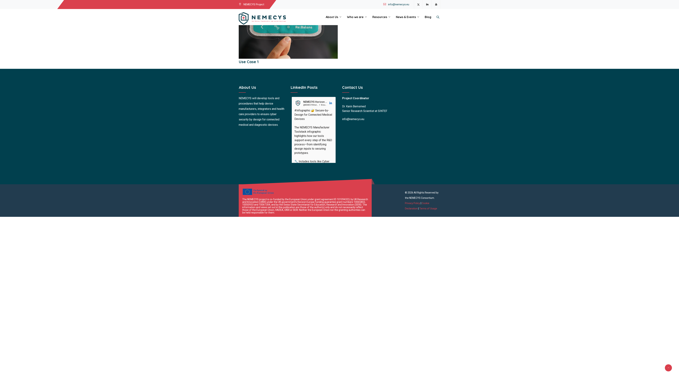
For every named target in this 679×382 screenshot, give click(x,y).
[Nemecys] (262, 18)
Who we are (355, 17)
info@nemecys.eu (398, 4)
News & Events (406, 17)
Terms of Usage (428, 208)
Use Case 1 (249, 61)
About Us (332, 17)
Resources (379, 17)
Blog (428, 17)
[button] (330, 103)
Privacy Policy (413, 203)
